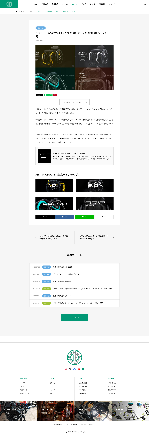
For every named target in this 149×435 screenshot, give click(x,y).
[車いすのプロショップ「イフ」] (9, 4)
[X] (70, 369)
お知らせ (40, 28)
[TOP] (74, 339)
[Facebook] (74, 369)
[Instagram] (66, 369)
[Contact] (83, 369)
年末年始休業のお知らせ (62, 281)
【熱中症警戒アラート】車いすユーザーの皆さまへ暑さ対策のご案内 (78, 303)
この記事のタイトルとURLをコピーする (74, 102)
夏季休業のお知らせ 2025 (62, 296)
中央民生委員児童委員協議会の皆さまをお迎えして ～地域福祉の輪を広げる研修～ (83, 289)
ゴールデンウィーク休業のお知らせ (66, 274)
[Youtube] (79, 369)
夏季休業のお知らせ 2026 (62, 267)
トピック (46, 288)
